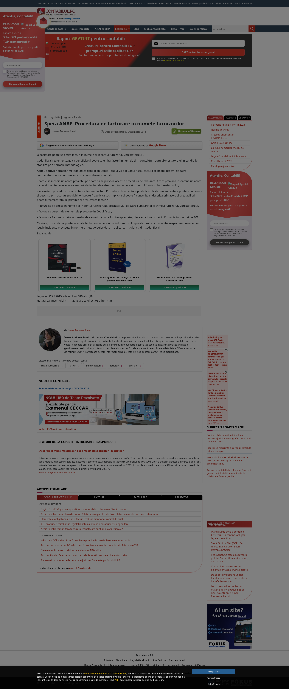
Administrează (213, 678)
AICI (117, 679)
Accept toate (214, 671)
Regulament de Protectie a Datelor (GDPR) (105, 673)
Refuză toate (214, 684)
